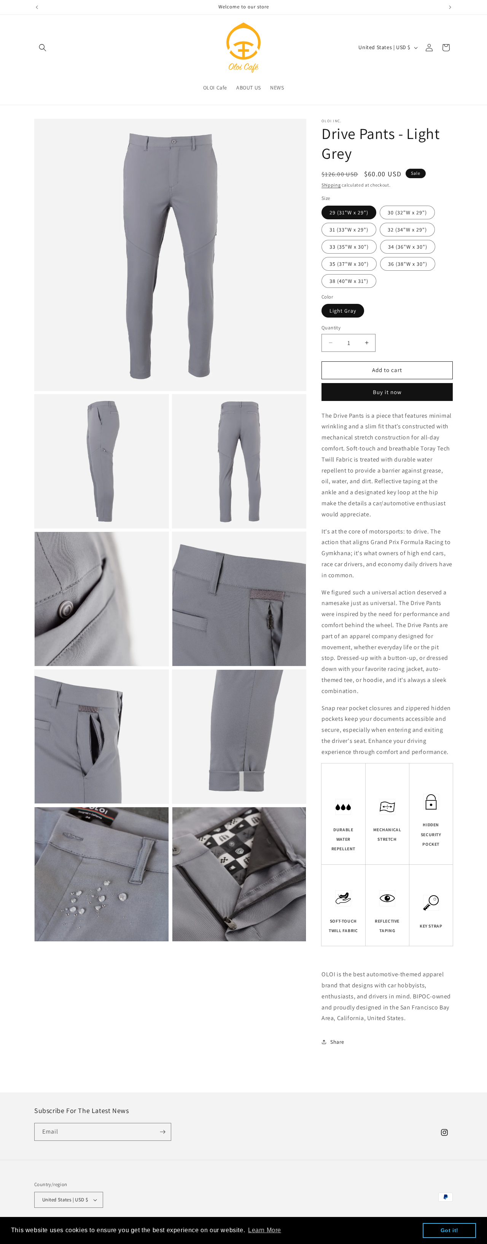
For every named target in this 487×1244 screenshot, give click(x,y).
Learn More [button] (264, 1230)
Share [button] (337, 1041)
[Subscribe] (162, 1132)
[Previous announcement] (37, 7)
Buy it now (387, 392)
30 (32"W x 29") (407, 212)
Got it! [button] (449, 1230)
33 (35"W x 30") (349, 246)
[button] (42, 47)
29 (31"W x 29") (348, 212)
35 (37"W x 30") (349, 263)
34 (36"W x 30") (407, 246)
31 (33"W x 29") (348, 229)
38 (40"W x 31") (348, 281)
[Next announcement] (450, 7)
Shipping (331, 185)
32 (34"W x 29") (407, 229)
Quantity (331, 327)
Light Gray (342, 310)
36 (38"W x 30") (407, 263)
